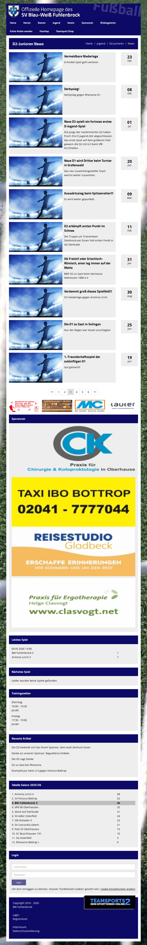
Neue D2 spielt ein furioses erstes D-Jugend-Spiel (88, 123)
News (131, 43)
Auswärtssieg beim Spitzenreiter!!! (88, 193)
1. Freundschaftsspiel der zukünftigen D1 (82, 359)
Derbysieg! (71, 88)
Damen (42, 23)
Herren (27, 23)
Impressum (19, 927)
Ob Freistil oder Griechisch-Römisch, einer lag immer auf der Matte (87, 263)
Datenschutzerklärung (26, 931)
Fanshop (44, 31)
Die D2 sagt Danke (23, 759)
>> (95, 392)
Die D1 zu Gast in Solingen (82, 324)
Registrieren (20, 919)
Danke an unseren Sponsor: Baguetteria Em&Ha (40, 753)
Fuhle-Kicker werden (21, 31)
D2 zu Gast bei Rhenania (26, 765)
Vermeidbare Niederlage (81, 56)
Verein (70, 23)
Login (16, 915)
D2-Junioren (116, 43)
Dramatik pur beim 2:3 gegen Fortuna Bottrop (39, 770)
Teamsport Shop (65, 31)
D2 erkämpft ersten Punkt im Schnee (84, 228)
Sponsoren (87, 23)
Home (13, 23)
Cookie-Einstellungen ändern (118, 889)
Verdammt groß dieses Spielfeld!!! (88, 291)
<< (52, 392)
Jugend (56, 23)
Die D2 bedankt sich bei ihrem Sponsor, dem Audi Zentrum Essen (51, 747)
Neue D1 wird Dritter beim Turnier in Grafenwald (88, 162)
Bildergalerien (108, 23)
